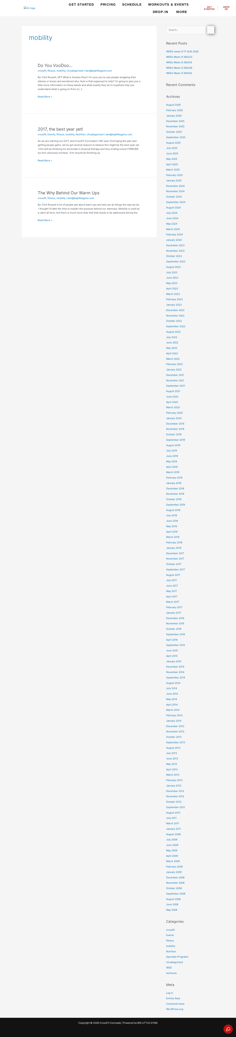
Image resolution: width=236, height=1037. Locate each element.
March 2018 (172, 537)
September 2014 (175, 677)
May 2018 (171, 526)
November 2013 (175, 731)
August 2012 (173, 812)
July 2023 (171, 272)
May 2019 (171, 461)
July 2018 (171, 515)
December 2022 (175, 310)
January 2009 (174, 872)
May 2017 (171, 591)
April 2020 (172, 402)
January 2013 (173, 785)
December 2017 (175, 553)
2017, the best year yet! (60, 129)
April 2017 (172, 596)
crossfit (42, 70)
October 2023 (174, 256)
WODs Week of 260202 (179, 73)
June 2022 (172, 342)
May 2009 (171, 850)
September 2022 (175, 326)
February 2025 (174, 175)
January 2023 (174, 304)
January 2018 (173, 547)
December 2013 (175, 726)
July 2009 (171, 839)
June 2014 (172, 693)
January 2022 (174, 369)
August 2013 (173, 747)
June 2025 (172, 153)
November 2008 (175, 882)
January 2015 (173, 661)
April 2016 (172, 639)
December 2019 (175, 423)
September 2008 (175, 893)
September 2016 (175, 634)
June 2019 (172, 456)
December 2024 (175, 185)
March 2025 (173, 169)
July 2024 (171, 212)
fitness (51, 70)
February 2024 (174, 234)
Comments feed (175, 1003)
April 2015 (172, 655)
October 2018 (173, 499)
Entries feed (173, 998)
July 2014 (171, 688)
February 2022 (174, 364)
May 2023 (171, 283)
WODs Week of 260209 (179, 67)
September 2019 (175, 439)
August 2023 (173, 266)
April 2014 (172, 704)
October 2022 (174, 320)
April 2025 (172, 164)
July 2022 (171, 337)
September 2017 (175, 569)
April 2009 (172, 855)
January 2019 (173, 483)
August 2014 (173, 683)
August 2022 (173, 331)
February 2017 (174, 607)
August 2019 (173, 445)
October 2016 (173, 628)
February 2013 (174, 780)
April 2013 (172, 769)
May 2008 (171, 909)
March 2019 (172, 472)
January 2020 (174, 418)
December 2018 (175, 488)
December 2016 (175, 618)
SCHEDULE (132, 4)
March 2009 (173, 861)
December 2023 (175, 245)
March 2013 (172, 774)
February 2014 (174, 715)
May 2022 (171, 347)
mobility (61, 70)
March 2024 (173, 229)
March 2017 (172, 601)
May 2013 (171, 764)
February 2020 (174, 412)
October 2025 (174, 131)
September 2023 (175, 261)
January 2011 (173, 828)
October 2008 (174, 888)
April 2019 (172, 466)
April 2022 (172, 353)
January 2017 (173, 612)
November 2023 (175, 250)
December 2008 (175, 877)
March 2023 (173, 294)
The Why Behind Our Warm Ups (69, 192)
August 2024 (173, 207)
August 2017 (173, 574)
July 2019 (171, 450)
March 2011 (172, 823)
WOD (169, 967)
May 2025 (171, 158)
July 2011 (171, 817)
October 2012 (173, 801)
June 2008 (172, 904)
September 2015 (175, 645)
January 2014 (173, 720)
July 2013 (171, 753)
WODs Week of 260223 (179, 56)
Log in (169, 992)
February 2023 (174, 299)
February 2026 (174, 110)
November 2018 (175, 493)
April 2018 (172, 531)
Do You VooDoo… (55, 65)
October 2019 (173, 434)
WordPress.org (174, 1009)
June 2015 (172, 650)
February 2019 (174, 477)
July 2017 (171, 580)
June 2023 (172, 277)
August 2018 (173, 510)
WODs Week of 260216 (179, 62)
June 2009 (172, 845)
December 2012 (175, 791)
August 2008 (173, 899)
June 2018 (172, 520)
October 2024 (174, 196)
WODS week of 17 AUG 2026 (182, 51)
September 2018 (175, 504)
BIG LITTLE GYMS (147, 1022)
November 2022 (175, 315)
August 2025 (173, 142)
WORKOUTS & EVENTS (168, 4)
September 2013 (175, 742)
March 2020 (173, 407)
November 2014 (175, 672)
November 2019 (175, 428)
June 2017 (172, 585)
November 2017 (175, 558)
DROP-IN (160, 12)
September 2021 (175, 385)
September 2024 (175, 202)
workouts (171, 973)
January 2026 (174, 115)
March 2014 (172, 709)
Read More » (45, 96)
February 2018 (174, 542)
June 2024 (172, 218)
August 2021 (173, 391)
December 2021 (175, 375)
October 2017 (173, 564)
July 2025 (171, 148)
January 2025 (174, 180)
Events (51, 134)
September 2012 (175, 807)
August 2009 (173, 834)
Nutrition (81, 134)
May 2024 (171, 223)
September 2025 (175, 137)
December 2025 (175, 121)
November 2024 (175, 191)
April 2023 (172, 288)
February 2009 (174, 866)
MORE (181, 12)
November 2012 (175, 796)
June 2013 (172, 758)
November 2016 (175, 623)
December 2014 (175, 666)
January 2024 (174, 239)
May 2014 (171, 699)
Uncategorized (75, 70)
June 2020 (172, 396)
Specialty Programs (177, 956)
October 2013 (174, 736)
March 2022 (173, 358)
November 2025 (175, 126)
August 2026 (173, 104)
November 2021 (175, 380)
